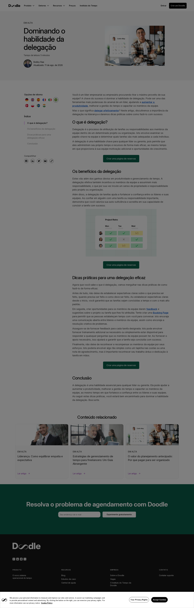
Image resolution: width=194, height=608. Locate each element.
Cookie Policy (46, 603)
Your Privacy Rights (139, 600)
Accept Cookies (159, 600)
